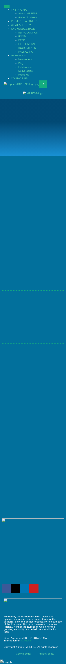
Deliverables (25, 70)
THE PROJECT (20, 9)
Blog (20, 63)
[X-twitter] (15, 588)
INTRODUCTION (28, 32)
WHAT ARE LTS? (21, 24)
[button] (33, 661)
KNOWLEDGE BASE (23, 28)
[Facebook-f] (6, 588)
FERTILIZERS (26, 44)
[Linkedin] (24, 588)
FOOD (22, 36)
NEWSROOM (19, 55)
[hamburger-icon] (7, 6)
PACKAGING (25, 51)
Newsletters (25, 59)
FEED (21, 40)
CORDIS (26, 640)
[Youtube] (33, 588)
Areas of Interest (28, 17)
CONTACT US (19, 78)
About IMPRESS (27, 13)
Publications (25, 67)
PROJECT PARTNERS (24, 21)
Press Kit (23, 74)
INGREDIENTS (27, 47)
